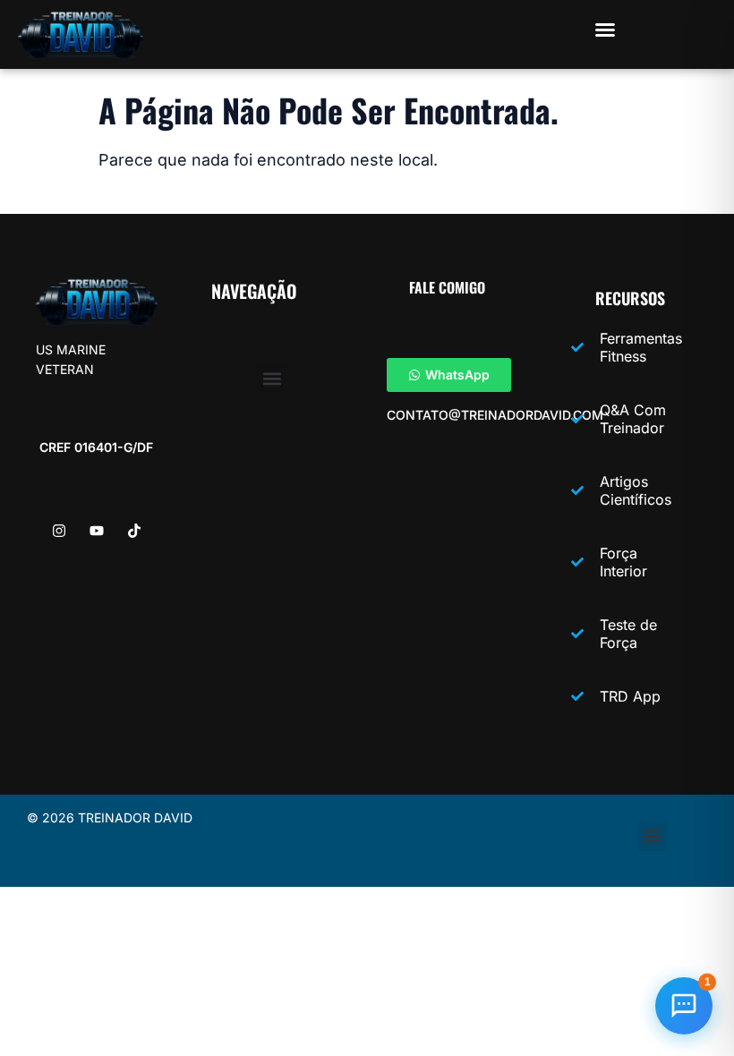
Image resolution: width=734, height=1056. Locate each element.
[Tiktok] (134, 530)
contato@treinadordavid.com (495, 414)
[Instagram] (59, 530)
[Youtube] (96, 530)
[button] (605, 29)
